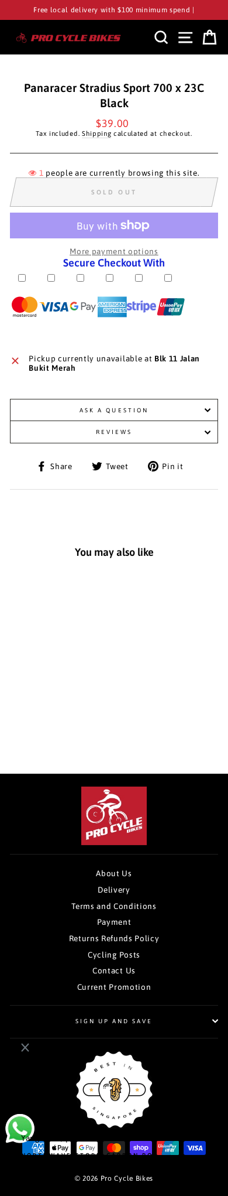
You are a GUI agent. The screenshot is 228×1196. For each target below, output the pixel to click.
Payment (114, 922)
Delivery (114, 889)
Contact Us (114, 970)
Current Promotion (114, 987)
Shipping (96, 133)
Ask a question (114, 410)
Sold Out (52, 729)
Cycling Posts (114, 954)
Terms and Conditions (114, 906)
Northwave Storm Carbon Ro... (92, 1155)
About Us (114, 873)
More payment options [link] (114, 251)
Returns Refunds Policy (114, 938)
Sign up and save (114, 1020)
